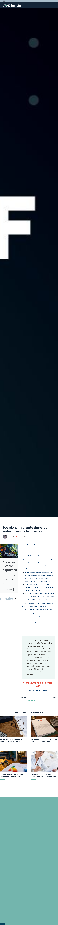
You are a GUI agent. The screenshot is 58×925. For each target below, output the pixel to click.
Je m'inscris (9, 589)
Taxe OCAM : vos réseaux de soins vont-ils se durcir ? (11, 741)
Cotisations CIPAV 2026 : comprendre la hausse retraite (43, 776)
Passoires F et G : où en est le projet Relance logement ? (11, 776)
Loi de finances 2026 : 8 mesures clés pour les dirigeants (44, 741)
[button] (4, 1)
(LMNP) (37, 616)
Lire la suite (2, 744)
